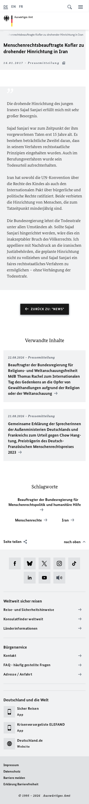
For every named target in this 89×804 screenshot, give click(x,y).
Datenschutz (11, 771)
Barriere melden (14, 778)
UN (44, 177)
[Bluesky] (31, 563)
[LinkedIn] (31, 578)
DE (5, 6)
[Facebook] (16, 563)
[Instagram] (60, 563)
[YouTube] (46, 578)
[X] (46, 563)
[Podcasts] (60, 578)
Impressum (11, 765)
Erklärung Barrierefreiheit (20, 784)
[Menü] (81, 7)
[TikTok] (75, 563)
